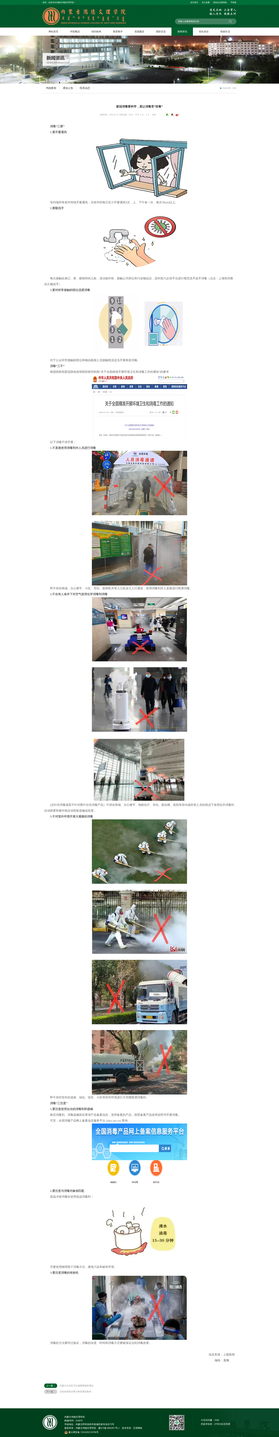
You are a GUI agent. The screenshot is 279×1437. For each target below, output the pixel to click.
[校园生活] (225, 32)
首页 (234, 88)
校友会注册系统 (220, 2)
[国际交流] (160, 32)
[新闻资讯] (182, 32)
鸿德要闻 (51, 88)
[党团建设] (139, 32)
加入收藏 (206, 2)
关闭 (154, 115)
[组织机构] (96, 32)
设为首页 (194, 2)
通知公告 (68, 88)
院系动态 (85, 88)
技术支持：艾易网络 (132, 1428)
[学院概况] (75, 32)
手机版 (233, 2)
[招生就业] (203, 32)
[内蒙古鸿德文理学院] (87, 9)
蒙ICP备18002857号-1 (109, 1428)
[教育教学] (118, 32)
